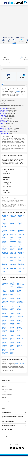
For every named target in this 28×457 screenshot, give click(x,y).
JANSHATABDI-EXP (11, 201)
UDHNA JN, (5, 157)
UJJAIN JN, (17, 159)
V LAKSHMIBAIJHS (5, 125)
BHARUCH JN (3, 108)
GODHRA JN (3, 112)
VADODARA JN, (17, 157)
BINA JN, (18, 160)
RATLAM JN (3, 113)
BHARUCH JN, (11, 157)
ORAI (1, 126)
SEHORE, (4, 160)
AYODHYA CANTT (4, 133)
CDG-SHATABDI (15, 203)
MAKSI (1, 118)
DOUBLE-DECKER (8, 203)
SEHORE (2, 120)
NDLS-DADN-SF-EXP (7, 200)
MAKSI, (21, 159)
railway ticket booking (20, 363)
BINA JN (2, 123)
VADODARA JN (4, 110)
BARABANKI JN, (12, 163)
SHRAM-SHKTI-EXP (9, 206)
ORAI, (11, 162)
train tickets (17, 91)
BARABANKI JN (4, 131)
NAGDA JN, (12, 159)
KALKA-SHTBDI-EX (8, 205)
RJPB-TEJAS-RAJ (12, 204)
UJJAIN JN (3, 116)
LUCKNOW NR (3, 130)
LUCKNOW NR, (5, 163)
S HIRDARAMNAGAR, (11, 160)
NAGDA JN (3, 115)
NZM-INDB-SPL (16, 205)
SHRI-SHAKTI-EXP (16, 200)
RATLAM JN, (7, 159)
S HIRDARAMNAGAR (5, 121)
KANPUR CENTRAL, (17, 162)
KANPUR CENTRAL (5, 128)
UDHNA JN (3, 107)
